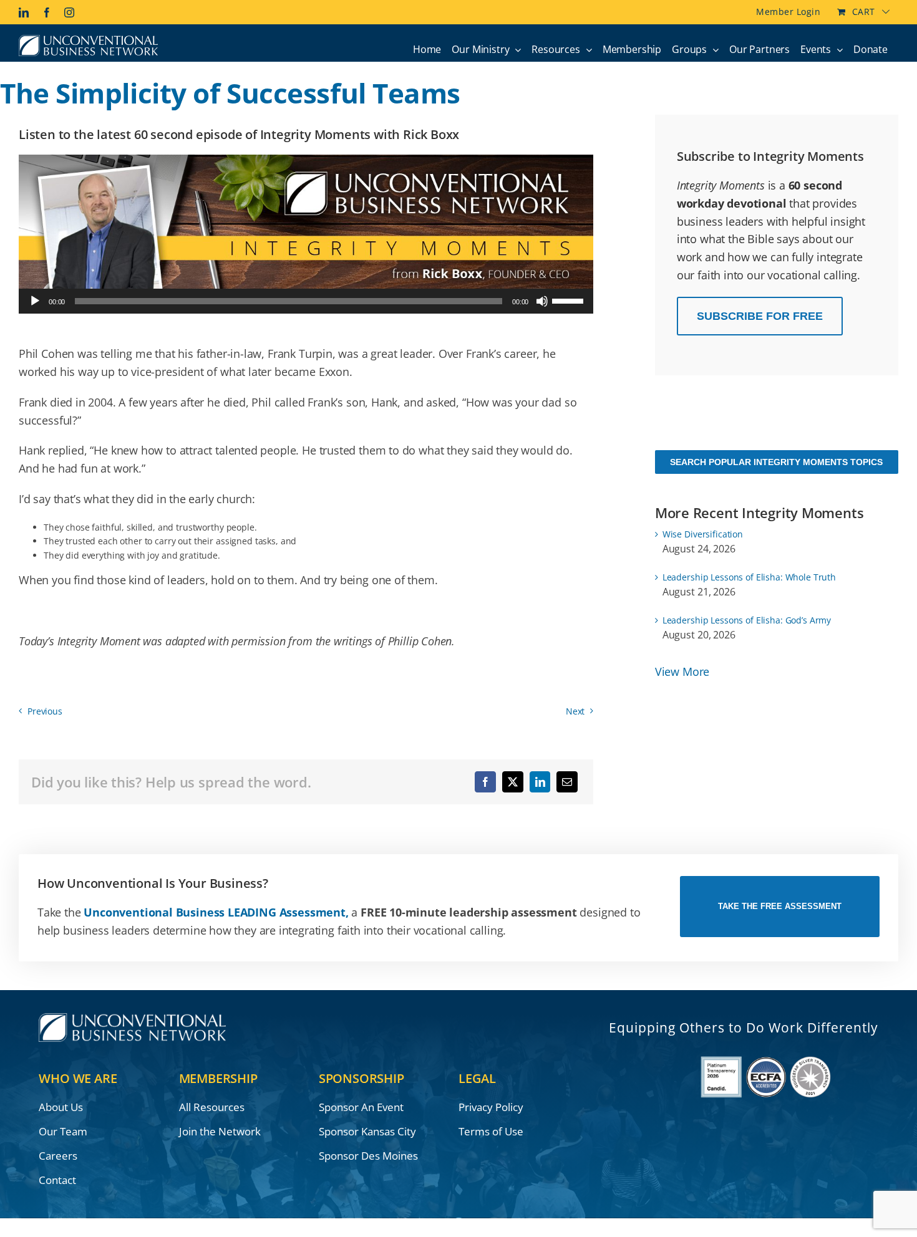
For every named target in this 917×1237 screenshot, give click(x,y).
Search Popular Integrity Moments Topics (776, 462)
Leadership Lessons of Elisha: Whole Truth (749, 577)
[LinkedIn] (540, 782)
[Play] (35, 301)
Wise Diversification (702, 534)
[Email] (567, 782)
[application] (306, 301)
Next (575, 711)
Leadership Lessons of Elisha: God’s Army (746, 620)
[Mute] (542, 301)
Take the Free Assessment (780, 906)
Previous (44, 711)
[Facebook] (485, 782)
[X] (512, 782)
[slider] (569, 300)
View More (682, 671)
